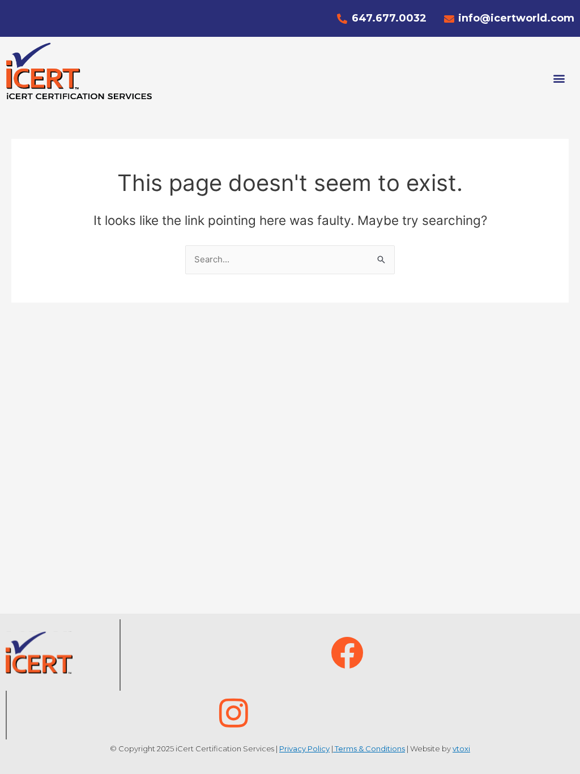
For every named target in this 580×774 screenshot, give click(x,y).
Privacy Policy (304, 748)
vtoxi (461, 748)
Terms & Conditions (369, 748)
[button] (559, 78)
